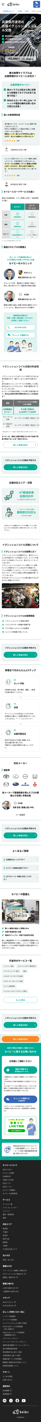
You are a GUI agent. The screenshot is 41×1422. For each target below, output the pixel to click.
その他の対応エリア (10, 1249)
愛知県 (5, 1242)
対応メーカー (7, 1186)
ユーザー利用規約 (9, 1316)
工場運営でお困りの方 (11, 1291)
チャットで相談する (20, 335)
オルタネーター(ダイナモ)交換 (13, 976)
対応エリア (7, 1183)
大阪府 (5, 1245)
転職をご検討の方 (9, 1277)
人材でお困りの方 (9, 1288)
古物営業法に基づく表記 (11, 1355)
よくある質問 (7, 1376)
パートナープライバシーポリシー (15, 1342)
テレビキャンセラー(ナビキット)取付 (15, 991)
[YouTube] (24, 1402)
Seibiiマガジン (8, 1302)
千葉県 (5, 1232)
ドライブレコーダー (10, 1207)
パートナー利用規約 (10, 1319)
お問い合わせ (7, 1380)
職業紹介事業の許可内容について (15, 1362)
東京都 (5, 1228)
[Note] (4, 1402)
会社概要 (6, 1390)
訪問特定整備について (11, 1365)
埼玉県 (5, 1235)
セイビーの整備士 (9, 1190)
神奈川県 (6, 1239)
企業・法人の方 (8, 1260)
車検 (24, 971)
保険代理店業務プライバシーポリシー (16, 1345)
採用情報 (6, 1394)
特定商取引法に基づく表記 (12, 1352)
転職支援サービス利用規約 (12, 1359)
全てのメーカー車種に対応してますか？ (18, 877)
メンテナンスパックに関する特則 (15, 1323)
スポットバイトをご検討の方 (13, 1274)
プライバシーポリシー (11, 1338)
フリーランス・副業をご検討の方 (15, 1270)
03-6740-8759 (20, 327)
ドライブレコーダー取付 (11, 971)
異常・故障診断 (8, 1214)
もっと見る (20, 1000)
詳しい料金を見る (20, 445)
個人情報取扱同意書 (10, 1348)
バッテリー (7, 1211)
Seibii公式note (8, 1305)
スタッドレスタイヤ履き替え (27, 966)
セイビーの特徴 (8, 1173)
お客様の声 (7, 1176)
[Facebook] (17, 1402)
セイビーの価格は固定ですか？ (16, 867)
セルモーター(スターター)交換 (13, 981)
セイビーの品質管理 (10, 1193)
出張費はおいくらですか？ (14, 859)
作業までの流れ (8, 1180)
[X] (11, 1402)
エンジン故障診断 (9, 986)
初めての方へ (7, 1169)
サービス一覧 (7, 1204)
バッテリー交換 (8, 966)
